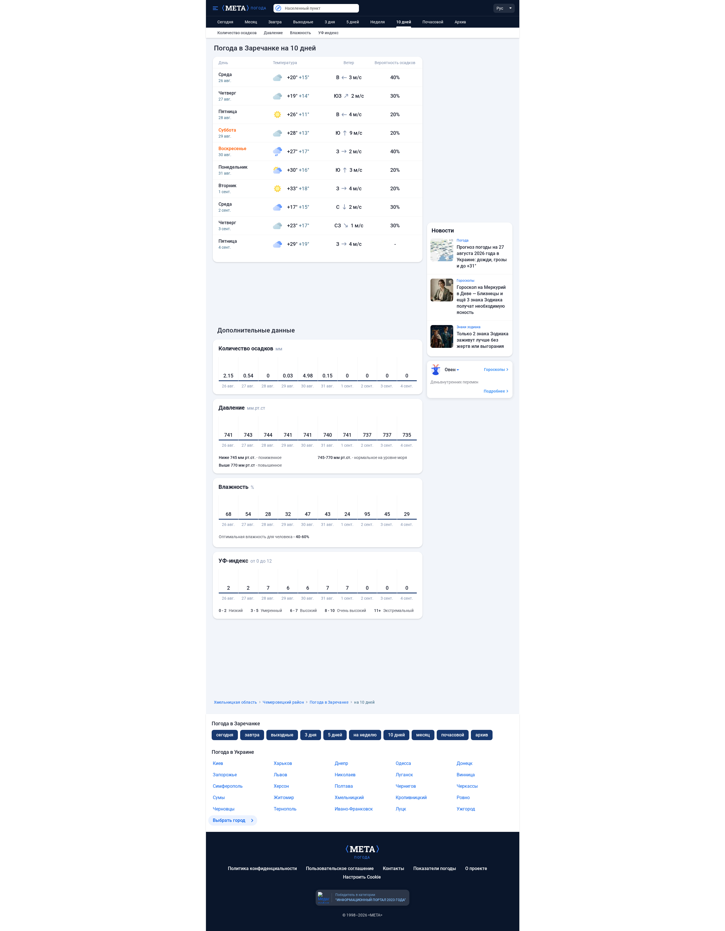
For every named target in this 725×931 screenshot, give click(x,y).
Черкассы (467, 786)
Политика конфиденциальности (262, 868)
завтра (252, 735)
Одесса (403, 763)
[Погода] (362, 848)
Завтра (275, 22)
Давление (273, 32)
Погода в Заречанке (329, 702)
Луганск (404, 774)
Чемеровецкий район (283, 702)
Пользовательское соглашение (340, 868)
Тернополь (285, 809)
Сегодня (225, 22)
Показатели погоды (434, 868)
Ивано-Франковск (354, 809)
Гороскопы (494, 369)
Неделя (377, 22)
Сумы (219, 797)
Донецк (465, 763)
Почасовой (432, 22)
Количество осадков (237, 32)
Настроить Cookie (362, 877)
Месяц (251, 22)
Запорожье (225, 774)
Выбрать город (229, 820)
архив (460, 22)
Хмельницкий (349, 797)
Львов (280, 774)
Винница (466, 774)
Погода (259, 8)
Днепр (341, 763)
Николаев (345, 774)
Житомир (284, 797)
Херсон (281, 786)
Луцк (401, 809)
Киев (218, 763)
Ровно (463, 797)
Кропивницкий (411, 797)
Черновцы (223, 809)
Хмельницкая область (235, 702)
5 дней (352, 22)
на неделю (365, 735)
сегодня (224, 735)
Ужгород (466, 809)
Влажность (300, 32)
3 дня (330, 22)
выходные (303, 22)
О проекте (476, 868)
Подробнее (494, 391)
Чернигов (406, 786)
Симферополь (228, 786)
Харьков (283, 763)
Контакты (393, 868)
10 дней (396, 735)
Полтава (344, 786)
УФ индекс (328, 32)
